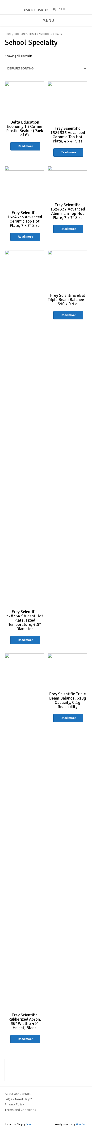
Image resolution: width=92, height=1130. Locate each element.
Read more (25, 146)
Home (8, 34)
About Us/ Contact (17, 1093)
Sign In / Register (36, 10)
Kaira (29, 1124)
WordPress (81, 1124)
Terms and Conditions (20, 1110)
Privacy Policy (14, 1104)
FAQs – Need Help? (18, 1099)
